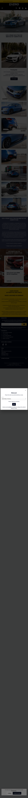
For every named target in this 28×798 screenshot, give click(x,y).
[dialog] (14, 399)
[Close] (25, 390)
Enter (14, 404)
